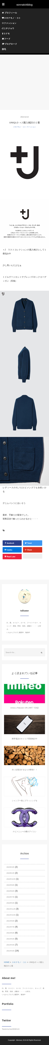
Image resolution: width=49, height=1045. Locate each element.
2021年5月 (10, 939)
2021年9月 (10, 921)
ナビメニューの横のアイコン (24, 831)
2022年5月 (10, 903)
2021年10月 (11, 915)
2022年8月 (10, 891)
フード (7, 39)
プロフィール (10, 13)
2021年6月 (10, 933)
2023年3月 (10, 867)
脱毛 (4, 49)
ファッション (10, 23)
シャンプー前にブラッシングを (24, 801)
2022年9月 (10, 885)
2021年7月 (10, 927)
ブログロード (11, 44)
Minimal (19, 1040)
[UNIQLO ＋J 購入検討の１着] (24, 162)
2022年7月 (10, 897)
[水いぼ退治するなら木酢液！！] (24, 755)
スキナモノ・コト (12, 18)
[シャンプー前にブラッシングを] (24, 786)
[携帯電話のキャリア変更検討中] (24, 724)
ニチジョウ (9, 28)
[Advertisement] (24, 80)
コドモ (7, 33)
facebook (10, 543)
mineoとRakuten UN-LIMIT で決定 (24, 708)
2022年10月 (11, 879)
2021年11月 (11, 909)
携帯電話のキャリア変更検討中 (24, 739)
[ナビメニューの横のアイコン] (24, 817)
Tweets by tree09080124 (10, 1029)
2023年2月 (10, 873)
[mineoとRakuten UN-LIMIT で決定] (24, 693)
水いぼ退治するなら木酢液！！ (24, 770)
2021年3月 (10, 951)
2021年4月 (10, 945)
